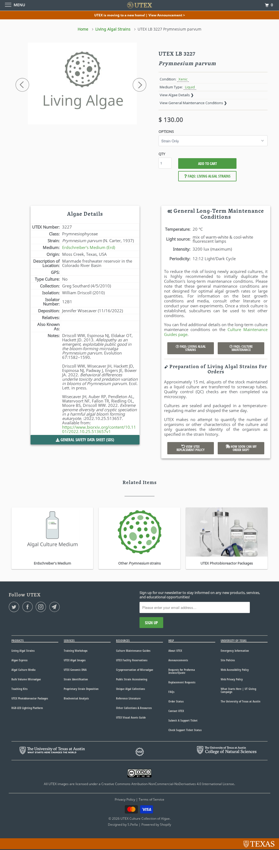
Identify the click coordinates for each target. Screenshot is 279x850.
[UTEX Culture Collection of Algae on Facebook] (28, 607)
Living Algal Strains (23, 650)
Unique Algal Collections (130, 688)
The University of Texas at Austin (240, 701)
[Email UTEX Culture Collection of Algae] (55, 607)
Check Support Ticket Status (185, 729)
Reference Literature (128, 698)
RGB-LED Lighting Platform (27, 707)
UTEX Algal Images (75, 660)
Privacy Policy (125, 799)
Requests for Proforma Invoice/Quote (181, 671)
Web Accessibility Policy (235, 669)
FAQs (171, 691)
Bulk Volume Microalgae (26, 679)
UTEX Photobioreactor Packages (29, 698)
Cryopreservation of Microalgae (134, 669)
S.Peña (133, 824)
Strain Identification (76, 679)
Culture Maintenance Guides (133, 650)
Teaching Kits (19, 688)
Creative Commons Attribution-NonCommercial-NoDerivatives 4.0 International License (167, 784)
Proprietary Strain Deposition (81, 688)
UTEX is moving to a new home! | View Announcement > (139, 15)
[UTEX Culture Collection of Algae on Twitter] (15, 607)
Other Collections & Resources (134, 707)
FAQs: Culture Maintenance (242, 348)
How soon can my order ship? (243, 448)
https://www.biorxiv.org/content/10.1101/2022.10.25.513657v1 (99, 429)
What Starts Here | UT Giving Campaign (238, 690)
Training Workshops (75, 650)
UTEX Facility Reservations (131, 660)
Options (166, 131)
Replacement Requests (181, 682)
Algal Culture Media (23, 669)
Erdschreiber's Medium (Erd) (88, 247)
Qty (162, 153)
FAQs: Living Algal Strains (209, 176)
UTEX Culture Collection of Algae (145, 818)
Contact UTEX (176, 710)
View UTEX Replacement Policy (191, 448)
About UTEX (175, 650)
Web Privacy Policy (232, 679)
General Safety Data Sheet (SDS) (86, 439)
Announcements (178, 660)
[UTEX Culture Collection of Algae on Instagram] (42, 607)
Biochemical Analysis (76, 698)
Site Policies (228, 660)
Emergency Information (235, 650)
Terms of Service (151, 799)
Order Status (176, 701)
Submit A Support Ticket (183, 720)
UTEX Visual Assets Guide (131, 717)
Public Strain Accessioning (131, 679)
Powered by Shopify (156, 824)
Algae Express (19, 660)
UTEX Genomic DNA (75, 669)
